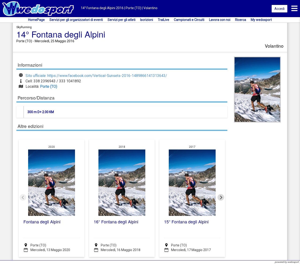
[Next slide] (221, 197)
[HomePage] (38, 8)
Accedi (279, 9)
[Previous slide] (23, 197)
